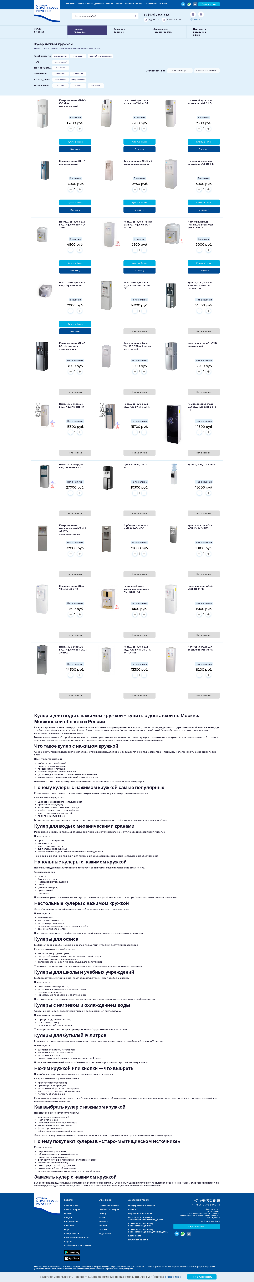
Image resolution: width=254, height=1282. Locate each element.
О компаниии (150, 4)
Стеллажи (69, 1225)
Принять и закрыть (202, 1276)
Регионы (132, 1209)
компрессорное (78, 80)
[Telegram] (183, 4)
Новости (103, 1225)
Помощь (139, 4)
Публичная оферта (138, 1240)
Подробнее (173, 1276)
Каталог (70, 4)
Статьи (89, 4)
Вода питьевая (72, 1205)
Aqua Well (60, 68)
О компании (105, 1199)
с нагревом (78, 56)
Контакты (163, 4)
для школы (95, 85)
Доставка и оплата (103, 4)
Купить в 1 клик (75, 142)
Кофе (67, 1229)
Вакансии (103, 1221)
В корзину (75, 149)
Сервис (68, 1241)
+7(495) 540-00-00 (212, 1209)
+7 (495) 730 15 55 (156, 15)
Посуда (68, 1217)
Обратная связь (209, 4)
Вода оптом (105, 1233)
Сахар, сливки (71, 1233)
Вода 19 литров (72, 1209)
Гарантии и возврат (124, 4)
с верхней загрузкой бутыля (100, 56)
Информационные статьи (141, 1213)
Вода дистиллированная (77, 1237)
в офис (78, 85)
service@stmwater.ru (210, 1221)
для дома (60, 85)
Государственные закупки (141, 1205)
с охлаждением (60, 56)
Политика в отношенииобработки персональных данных (145, 1218)
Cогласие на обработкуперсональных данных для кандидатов (148, 1230)
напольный (78, 74)
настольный (61, 74)
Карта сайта (134, 1236)
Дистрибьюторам (138, 1199)
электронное (60, 80)
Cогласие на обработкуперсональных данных (140, 1224)
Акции (81, 4)
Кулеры (68, 1213)
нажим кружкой (60, 62)
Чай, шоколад (71, 1221)
